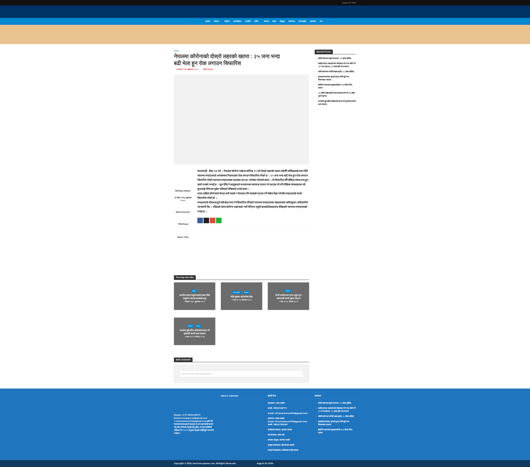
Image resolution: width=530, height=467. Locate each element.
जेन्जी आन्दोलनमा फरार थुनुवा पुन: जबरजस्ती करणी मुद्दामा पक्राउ (288, 297)
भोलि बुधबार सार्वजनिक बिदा (242, 296)
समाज (194, 291)
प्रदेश (256, 21)
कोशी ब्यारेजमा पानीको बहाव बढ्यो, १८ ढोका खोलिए (336, 71)
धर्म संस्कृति (302, 21)
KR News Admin (182, 191)
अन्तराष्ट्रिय (237, 21)
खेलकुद (282, 21)
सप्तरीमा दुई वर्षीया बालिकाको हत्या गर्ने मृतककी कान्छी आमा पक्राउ (195, 332)
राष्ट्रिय (227, 21)
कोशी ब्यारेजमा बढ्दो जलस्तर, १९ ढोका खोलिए (228, 38)
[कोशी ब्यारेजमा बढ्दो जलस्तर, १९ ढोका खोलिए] (193, 38)
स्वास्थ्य (266, 21)
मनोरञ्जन (291, 21)
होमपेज (208, 21)
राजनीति (248, 21)
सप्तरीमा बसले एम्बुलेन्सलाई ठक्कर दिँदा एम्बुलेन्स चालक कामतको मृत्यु (194, 297)
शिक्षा (274, 21)
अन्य (321, 21)
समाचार (216, 21)
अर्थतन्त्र (313, 21)
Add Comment (183, 212)
